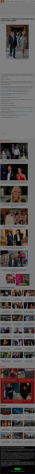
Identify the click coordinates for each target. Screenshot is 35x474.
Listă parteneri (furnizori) (4, 466)
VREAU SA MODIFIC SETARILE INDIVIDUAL (17, 471)
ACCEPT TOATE (17, 468)
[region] (17, 460)
